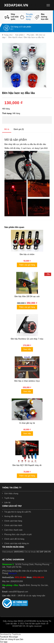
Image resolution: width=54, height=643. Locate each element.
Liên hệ (7, 502)
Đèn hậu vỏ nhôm (27, 254)
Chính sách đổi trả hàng (14, 539)
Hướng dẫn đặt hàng (13, 516)
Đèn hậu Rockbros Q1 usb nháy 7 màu (27, 339)
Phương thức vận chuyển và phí (18, 534)
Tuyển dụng (9, 498)
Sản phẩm (19, 35)
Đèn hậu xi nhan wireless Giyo (27, 381)
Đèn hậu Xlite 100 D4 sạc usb (27, 296)
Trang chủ (8, 35)
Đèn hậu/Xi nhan (15, 37)
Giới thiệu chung (11, 493)
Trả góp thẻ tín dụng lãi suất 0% (17, 512)
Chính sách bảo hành (13, 525)
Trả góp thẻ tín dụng (29, 16)
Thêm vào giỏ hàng (27, 265)
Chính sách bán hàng (13, 521)
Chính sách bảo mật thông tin (16, 543)
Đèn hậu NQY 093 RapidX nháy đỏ (27, 465)
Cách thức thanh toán (13, 530)
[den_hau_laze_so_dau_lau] (24, 65)
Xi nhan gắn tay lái (27, 423)
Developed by (10, 634)
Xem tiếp (27, 349)
